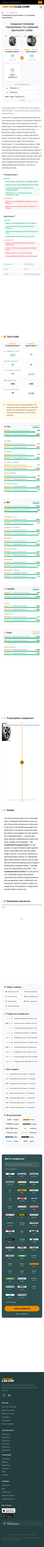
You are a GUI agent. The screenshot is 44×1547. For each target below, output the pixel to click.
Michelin (5, 1462)
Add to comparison (22, 1308)
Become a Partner (8, 1495)
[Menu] (41, 7)
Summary (8, 264)
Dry (27, 269)
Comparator (6, 1420)
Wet (6, 269)
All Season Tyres (8, 1414)
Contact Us (6, 1485)
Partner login (6, 1492)
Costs (7, 274)
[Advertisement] (22, 305)
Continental (6, 118)
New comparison (22, 1314)
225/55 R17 (6, 1447)
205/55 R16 (6, 1434)
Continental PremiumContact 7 (28, 126)
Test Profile (29, 264)
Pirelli (4, 1472)
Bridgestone (6, 1465)
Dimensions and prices (33, 274)
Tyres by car (6, 1417)
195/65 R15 (6, 1441)
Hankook (5, 1475)
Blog (3, 1489)
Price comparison (8, 1424)
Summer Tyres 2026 (9, 1407)
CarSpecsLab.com (8, 1499)
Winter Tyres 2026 (8, 1410)
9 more (23, 100)
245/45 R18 (6, 1450)
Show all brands (11, 1302)
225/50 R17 (6, 1444)
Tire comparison (11, 13)
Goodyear (5, 1468)
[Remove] (19, 35)
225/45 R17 (6, 1437)
